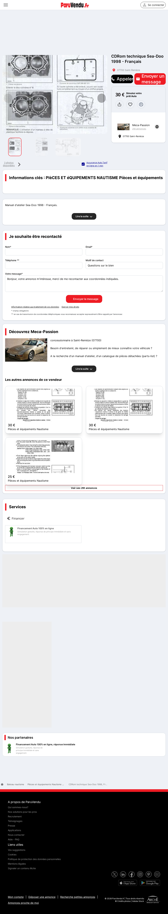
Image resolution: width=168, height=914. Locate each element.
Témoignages (15, 821)
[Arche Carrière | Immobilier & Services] (152, 900)
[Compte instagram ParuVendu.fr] (140, 874)
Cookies (12, 854)
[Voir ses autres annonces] (123, 126)
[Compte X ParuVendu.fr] (114, 874)
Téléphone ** (12, 260)
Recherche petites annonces (77, 897)
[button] (101, 98)
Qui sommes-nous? (18, 807)
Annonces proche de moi (23, 902)
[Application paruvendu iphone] (127, 883)
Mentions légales (17, 863)
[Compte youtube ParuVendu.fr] (157, 874)
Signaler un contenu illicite (22, 868)
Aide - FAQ (13, 839)
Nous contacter (16, 834)
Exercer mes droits (70, 307)
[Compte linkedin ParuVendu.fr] (123, 874)
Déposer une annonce (41, 897)
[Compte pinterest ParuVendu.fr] (149, 874)
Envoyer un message (153, 79)
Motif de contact (95, 260)
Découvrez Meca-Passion (33, 331)
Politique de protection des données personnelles (34, 859)
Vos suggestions (16, 850)
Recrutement (15, 816)
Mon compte (16, 897)
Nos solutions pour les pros (22, 811)
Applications (14, 830)
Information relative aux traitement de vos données (35, 307)
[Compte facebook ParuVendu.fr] (132, 874)
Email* (89, 246)
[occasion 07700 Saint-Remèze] (54, 94)
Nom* (8, 246)
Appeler (125, 79)
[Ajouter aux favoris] (130, 104)
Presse (11, 825)
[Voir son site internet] (157, 126)
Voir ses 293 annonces (84, 488)
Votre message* (14, 273)
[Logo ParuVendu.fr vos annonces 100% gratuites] (75, 9)
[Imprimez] (141, 104)
